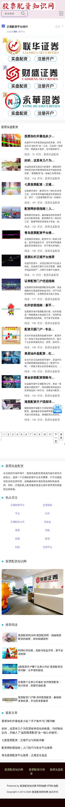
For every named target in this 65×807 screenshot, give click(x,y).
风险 (47, 530)
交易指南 (47, 504)
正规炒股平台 (17, 504)
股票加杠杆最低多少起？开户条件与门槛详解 (28, 721)
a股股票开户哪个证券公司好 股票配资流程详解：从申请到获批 (40, 668)
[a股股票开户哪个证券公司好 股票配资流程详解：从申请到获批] (9, 669)
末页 (61, 436)
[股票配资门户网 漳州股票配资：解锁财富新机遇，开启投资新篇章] (9, 700)
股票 (17, 530)
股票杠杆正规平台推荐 (39, 257)
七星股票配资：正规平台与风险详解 (23, 740)
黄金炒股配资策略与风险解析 (44, 377)
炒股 (17, 538)
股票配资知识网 (13, 769)
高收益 (47, 521)
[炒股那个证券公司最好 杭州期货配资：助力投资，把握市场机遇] (9, 684)
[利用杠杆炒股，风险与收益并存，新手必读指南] (9, 653)
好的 (17, 547)
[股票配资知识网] (28, 5)
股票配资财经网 (40, 791)
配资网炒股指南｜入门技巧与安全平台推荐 (27, 747)
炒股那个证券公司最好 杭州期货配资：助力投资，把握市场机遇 (39, 683)
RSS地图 (41, 785)
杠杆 (47, 513)
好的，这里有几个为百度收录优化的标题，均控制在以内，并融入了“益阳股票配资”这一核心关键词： (32, 730)
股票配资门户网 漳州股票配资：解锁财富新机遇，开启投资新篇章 (39, 698)
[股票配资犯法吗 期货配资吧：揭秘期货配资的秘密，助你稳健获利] (9, 637)
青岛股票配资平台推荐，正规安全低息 (24, 755)
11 (50, 434)
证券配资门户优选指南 (39, 281)
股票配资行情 (37, 769)
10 (44, 434)
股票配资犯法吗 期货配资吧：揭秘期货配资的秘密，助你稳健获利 (39, 636)
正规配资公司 (17, 521)
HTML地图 (52, 785)
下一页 (56, 438)
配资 (47, 538)
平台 (17, 513)
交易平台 (47, 547)
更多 (57, 26)
